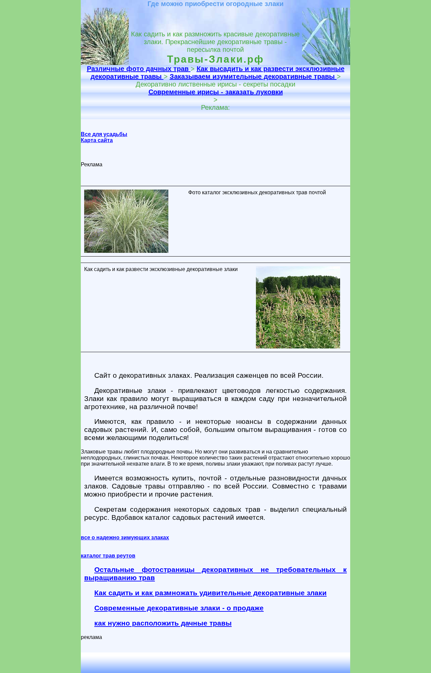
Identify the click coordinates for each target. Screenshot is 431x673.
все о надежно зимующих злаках (125, 537)
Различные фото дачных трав (139, 68)
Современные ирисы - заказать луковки (215, 92)
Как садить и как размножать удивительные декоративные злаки (210, 593)
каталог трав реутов (108, 556)
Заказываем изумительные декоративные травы (253, 76)
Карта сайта (97, 140)
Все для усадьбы (104, 134)
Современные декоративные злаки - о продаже (179, 608)
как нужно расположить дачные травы (163, 623)
